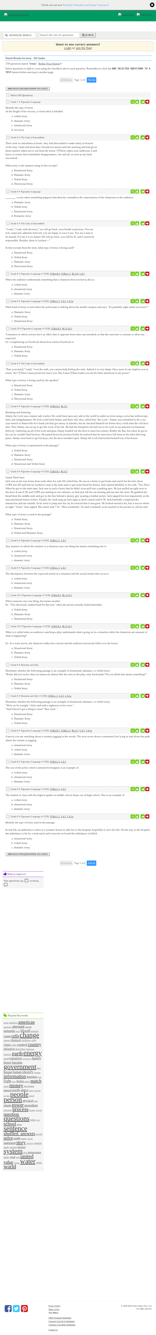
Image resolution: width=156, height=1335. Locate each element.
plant (36, 1101)
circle (33, 1040)
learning (32, 1076)
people (19, 1094)
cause (7, 1036)
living (20, 1081)
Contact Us (53, 1330)
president (31, 1105)
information (15, 1076)
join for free (83, 48)
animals (9, 1031)
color (13, 1045)
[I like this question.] (143, 102)
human (17, 1072)
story (21, 1142)
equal (6, 1058)
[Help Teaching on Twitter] (16, 1309)
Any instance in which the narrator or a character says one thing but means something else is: (56, 546)
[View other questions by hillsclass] (137, 665)
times (7, 1157)
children (25, 1040)
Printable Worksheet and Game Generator (85, 4)
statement (10, 1143)
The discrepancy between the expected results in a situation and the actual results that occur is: (57, 573)
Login (67, 48)
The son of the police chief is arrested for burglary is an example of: (42, 767)
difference (7, 1055)
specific (30, 1139)
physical (28, 1100)
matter (6, 1086)
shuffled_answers (19, 1133)
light (7, 1081)
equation (15, 1058)
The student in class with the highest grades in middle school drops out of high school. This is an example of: (65, 795)
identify (28, 1072)
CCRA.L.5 (66, 274)
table (25, 1153)
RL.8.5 (64, 406)
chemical (16, 1040)
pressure (8, 1110)
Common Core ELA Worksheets (62, 1321)
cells (15, 1035)
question (11, 1114)
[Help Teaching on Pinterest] (24, 1309)
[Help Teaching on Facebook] (8, 1309)
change (29, 1035)
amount (18, 1026)
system (13, 1151)
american (26, 1021)
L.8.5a (70, 301)
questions (16, 1118)
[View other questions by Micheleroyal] (137, 102)
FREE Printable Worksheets (60, 1318)
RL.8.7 (75, 730)
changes (7, 1040)
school (10, 1123)
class (7, 1045)
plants (7, 1105)
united (27, 1156)
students (38, 1143)
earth (17, 1053)
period (31, 1096)
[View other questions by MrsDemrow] (137, 406)
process (20, 1109)
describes (20, 1048)
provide (39, 1110)
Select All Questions (21, 95)
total (12, 1157)
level (39, 1077)
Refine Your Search (49, 63)
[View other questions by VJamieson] (137, 731)
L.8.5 (82, 274)
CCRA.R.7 (55, 730)
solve (8, 1138)
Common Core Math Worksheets (62, 1325)
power (18, 1104)
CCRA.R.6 (55, 274)
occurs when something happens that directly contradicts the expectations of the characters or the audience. (75, 197)
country (34, 1044)
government (20, 1066)
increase (37, 1072)
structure (29, 1143)
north (16, 1090)
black (18, 1031)
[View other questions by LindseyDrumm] (137, 137)
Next (90, 80)
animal (28, 1027)
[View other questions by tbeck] (137, 192)
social (39, 1134)
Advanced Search (19, 35)
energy (32, 1053)
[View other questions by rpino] (137, 762)
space (23, 1138)
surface (21, 1147)
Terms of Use (54, 1309)
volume (17, 1163)
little (14, 1082)
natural (8, 1090)
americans (8, 1027)
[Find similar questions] (133, 102)
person (13, 1099)
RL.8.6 (75, 274)
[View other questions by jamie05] (137, 301)
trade (18, 1157)
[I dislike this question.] (147, 102)
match (35, 1080)
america (13, 1022)
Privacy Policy (55, 1306)
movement (29, 1086)
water (27, 1161)
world (10, 1166)
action (6, 1023)
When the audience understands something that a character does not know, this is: (50, 279)
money (16, 1085)
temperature (34, 1152)
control (22, 1045)
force (7, 1062)
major (27, 1081)
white (39, 1162)
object (24, 1090)
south (16, 1138)
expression (27, 1059)
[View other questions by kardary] (137, 274)
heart (39, 1068)
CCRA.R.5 (56, 328)
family (36, 1058)
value (8, 1162)
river (38, 1120)
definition (9, 1048)
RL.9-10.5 (67, 328)
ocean (31, 1091)
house (8, 1072)
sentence (15, 1128)
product (32, 1110)
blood (25, 1031)
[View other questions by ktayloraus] (137, 329)
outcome (37, 1091)
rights (33, 1120)
